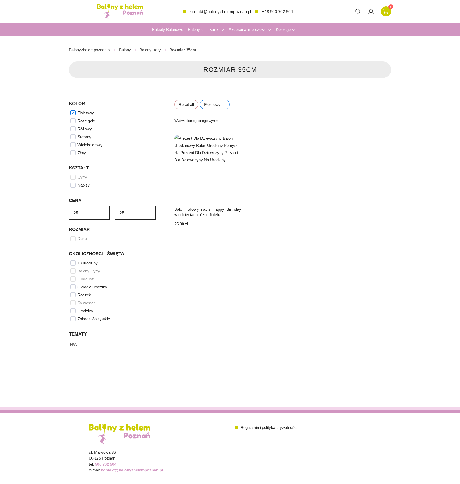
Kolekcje (283, 29)
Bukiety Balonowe (167, 29)
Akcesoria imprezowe (247, 29)
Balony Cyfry (88, 271)
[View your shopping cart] (386, 11)
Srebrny (84, 137)
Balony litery (150, 50)
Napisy (83, 185)
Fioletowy (85, 113)
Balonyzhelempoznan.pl (89, 50)
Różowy (84, 129)
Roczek (84, 295)
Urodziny (85, 311)
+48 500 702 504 (277, 12)
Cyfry (82, 177)
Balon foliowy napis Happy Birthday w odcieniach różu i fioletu (207, 212)
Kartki (214, 29)
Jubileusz (85, 279)
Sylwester (86, 303)
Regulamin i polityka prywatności (268, 427)
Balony (194, 29)
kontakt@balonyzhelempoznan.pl (220, 12)
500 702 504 (105, 464)
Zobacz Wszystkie (93, 319)
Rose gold (86, 121)
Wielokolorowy (90, 145)
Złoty (81, 153)
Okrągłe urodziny (92, 287)
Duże (82, 238)
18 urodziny (87, 263)
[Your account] (371, 11)
